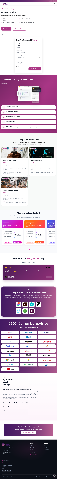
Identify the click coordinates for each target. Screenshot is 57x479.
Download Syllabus (19, 28)
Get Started (34, 68)
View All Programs (28, 249)
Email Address (19, 50)
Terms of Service (46, 476)
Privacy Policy (38, 476)
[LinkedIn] (3, 471)
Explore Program (16, 242)
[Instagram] (8, 471)
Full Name (18, 45)
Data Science (32, 447)
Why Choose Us (46, 449)
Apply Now (5, 28)
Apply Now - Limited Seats (28, 432)
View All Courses (33, 454)
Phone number (19, 60)
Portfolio (45, 447)
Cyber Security (32, 452)
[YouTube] (10, 471)
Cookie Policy (52, 476)
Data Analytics (32, 449)
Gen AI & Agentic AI (33, 445)
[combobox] (28, 57)
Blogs (45, 445)
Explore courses (7, 242)
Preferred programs (20, 55)
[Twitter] (5, 471)
